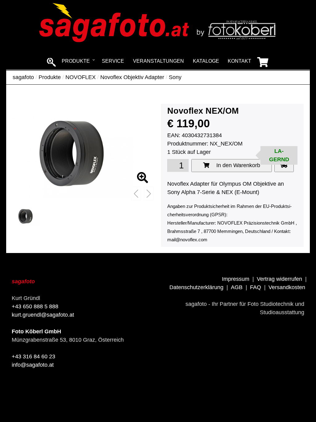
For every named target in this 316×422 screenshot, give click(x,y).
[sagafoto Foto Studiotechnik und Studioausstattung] (158, 43)
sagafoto (23, 77)
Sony (175, 77)
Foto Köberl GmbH (36, 331)
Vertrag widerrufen (279, 279)
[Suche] (51, 62)
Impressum (235, 279)
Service (113, 61)
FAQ (255, 287)
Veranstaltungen (158, 61)
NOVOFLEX (80, 77)
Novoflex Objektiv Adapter (132, 77)
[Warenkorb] (263, 62)
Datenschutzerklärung (196, 287)
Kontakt (239, 61)
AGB (237, 287)
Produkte (76, 61)
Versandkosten (286, 287)
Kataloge (206, 61)
